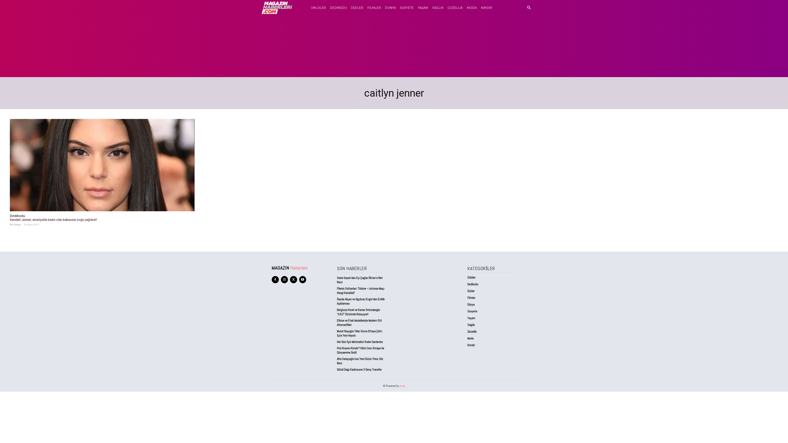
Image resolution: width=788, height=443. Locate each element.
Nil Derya (15, 224)
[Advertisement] (394, 46)
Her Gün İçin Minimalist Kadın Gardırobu (360, 342)
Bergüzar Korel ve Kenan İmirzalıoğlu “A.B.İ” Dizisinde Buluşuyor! (358, 312)
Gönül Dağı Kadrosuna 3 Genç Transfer (359, 369)
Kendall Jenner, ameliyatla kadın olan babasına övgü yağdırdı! (53, 220)
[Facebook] (275, 279)
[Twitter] (293, 279)
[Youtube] (302, 279)
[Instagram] (284, 279)
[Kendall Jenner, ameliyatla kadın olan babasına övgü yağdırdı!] (102, 165)
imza (402, 386)
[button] (529, 8)
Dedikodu (17, 216)
